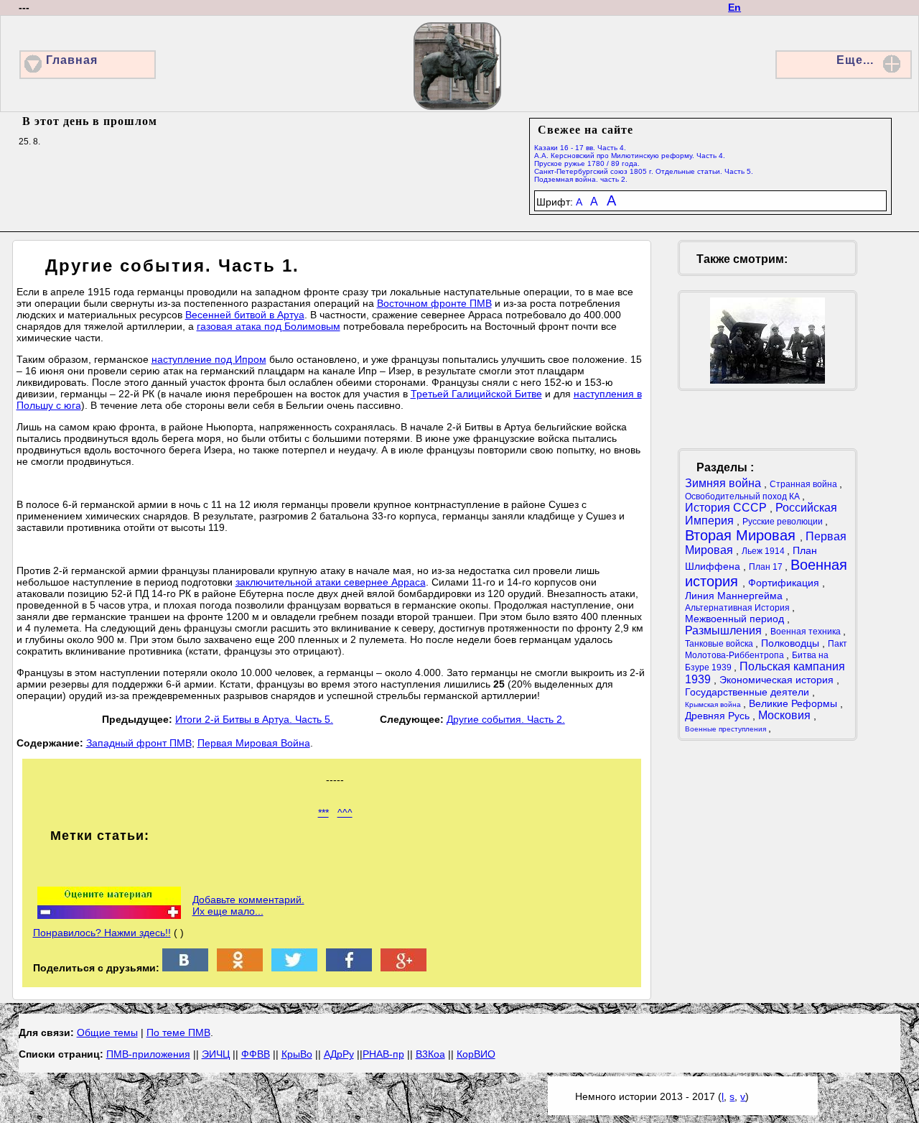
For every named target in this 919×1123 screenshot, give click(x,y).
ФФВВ (255, 1054)
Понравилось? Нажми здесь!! (102, 932)
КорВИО (476, 1054)
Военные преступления (726, 729)
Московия (785, 715)
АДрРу (339, 1054)
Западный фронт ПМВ (139, 743)
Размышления (725, 630)
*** (323, 812)
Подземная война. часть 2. (581, 179)
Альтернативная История (738, 608)
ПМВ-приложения (148, 1054)
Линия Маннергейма (735, 595)
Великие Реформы (794, 703)
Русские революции (783, 522)
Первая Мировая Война (253, 743)
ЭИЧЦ (216, 1054)
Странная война (804, 484)
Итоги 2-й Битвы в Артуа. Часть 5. (254, 719)
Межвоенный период (736, 618)
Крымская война (714, 704)
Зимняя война (724, 483)
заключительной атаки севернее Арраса (330, 582)
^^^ (345, 812)
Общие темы (107, 1032)
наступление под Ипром (208, 359)
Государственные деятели (748, 692)
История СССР (727, 508)
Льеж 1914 (764, 551)
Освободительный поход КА (743, 496)
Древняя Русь (718, 715)
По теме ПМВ (178, 1032)
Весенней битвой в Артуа (244, 314)
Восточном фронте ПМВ (434, 303)
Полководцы (791, 643)
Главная (72, 60)
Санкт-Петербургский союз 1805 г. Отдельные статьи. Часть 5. (643, 171)
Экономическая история (777, 679)
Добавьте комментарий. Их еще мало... (248, 905)
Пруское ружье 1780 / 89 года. (587, 163)
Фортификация (785, 582)
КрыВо (296, 1054)
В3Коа (430, 1054)
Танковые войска (720, 644)
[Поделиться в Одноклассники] (240, 968)
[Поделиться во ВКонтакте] (185, 968)
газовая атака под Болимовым (268, 326)
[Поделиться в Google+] (403, 968)
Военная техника (806, 632)
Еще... (855, 60)
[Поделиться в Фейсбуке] (349, 968)
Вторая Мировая (742, 535)
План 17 (767, 567)
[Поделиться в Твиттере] (294, 968)
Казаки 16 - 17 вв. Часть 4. (580, 148)
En (734, 7)
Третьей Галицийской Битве (476, 393)
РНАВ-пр (383, 1054)
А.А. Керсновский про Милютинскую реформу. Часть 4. (629, 156)
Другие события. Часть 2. (506, 719)
